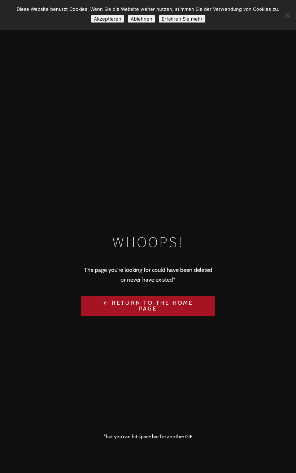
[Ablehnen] (287, 15)
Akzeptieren (107, 19)
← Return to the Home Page (148, 305)
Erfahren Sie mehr (182, 19)
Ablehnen (141, 19)
